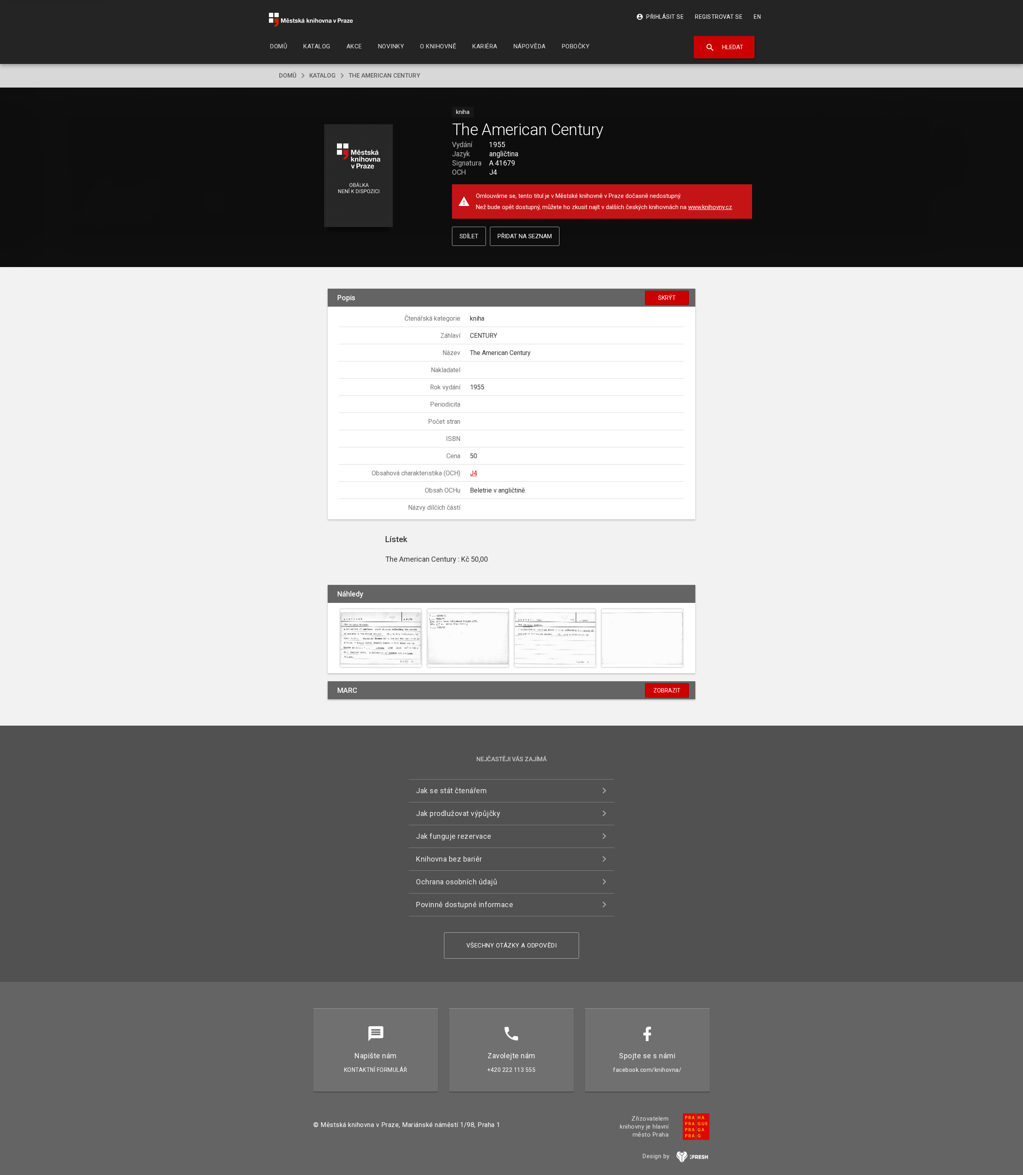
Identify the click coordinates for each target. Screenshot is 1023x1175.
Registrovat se (718, 17)
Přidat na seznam (525, 236)
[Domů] (311, 19)
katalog (322, 75)
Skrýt (667, 298)
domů (288, 75)
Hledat (724, 47)
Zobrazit (667, 690)
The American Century (384, 75)
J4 (473, 473)
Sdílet (469, 236)
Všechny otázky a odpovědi (511, 945)
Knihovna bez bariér (449, 859)
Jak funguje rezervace (454, 836)
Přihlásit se (660, 16)
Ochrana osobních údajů (456, 882)
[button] (358, 176)
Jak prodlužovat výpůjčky (458, 813)
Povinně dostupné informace (464, 904)
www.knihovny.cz (710, 207)
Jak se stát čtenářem (451, 790)
